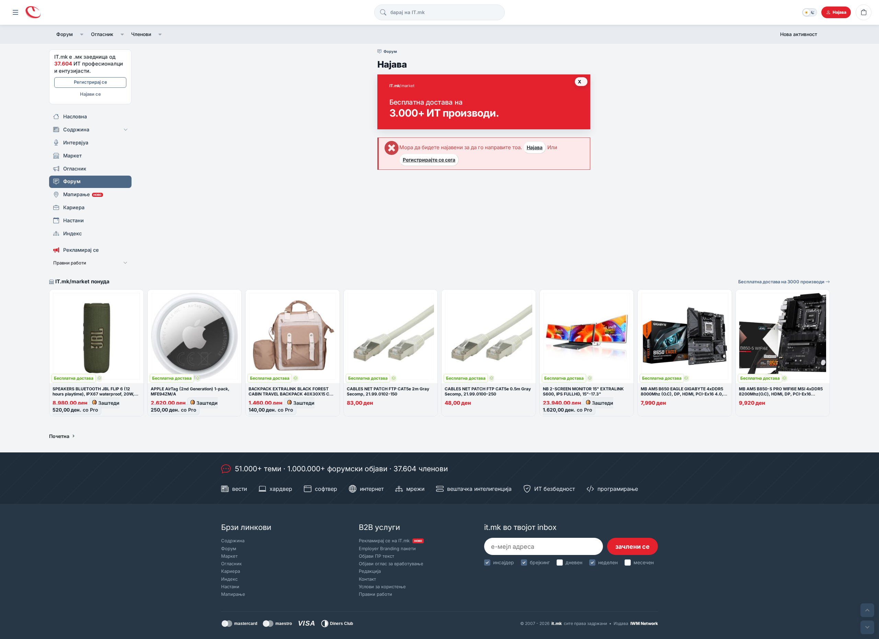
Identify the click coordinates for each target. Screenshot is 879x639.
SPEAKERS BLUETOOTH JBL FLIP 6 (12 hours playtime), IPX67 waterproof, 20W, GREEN (93, 394)
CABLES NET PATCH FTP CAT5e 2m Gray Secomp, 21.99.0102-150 (388, 391)
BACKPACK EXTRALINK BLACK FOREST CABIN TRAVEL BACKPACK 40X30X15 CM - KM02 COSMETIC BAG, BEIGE (292, 394)
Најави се (90, 94)
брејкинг (540, 562)
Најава (535, 147)
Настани (230, 586)
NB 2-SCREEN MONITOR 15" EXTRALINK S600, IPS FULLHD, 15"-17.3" (583, 391)
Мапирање (233, 594)
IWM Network (644, 623)
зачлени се (632, 546)
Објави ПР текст (376, 556)
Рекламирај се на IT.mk (390, 540)
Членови (141, 34)
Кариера (230, 571)
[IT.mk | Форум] (33, 12)
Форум (64, 34)
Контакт (367, 579)
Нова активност (798, 34)
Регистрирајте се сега (429, 160)
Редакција (370, 571)
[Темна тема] (809, 12)
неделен (608, 562)
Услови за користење (382, 586)
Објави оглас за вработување (391, 563)
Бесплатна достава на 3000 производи (781, 281)
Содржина (232, 540)
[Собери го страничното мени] (15, 12)
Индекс (229, 579)
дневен (574, 562)
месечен (643, 562)
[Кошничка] (863, 12)
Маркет (229, 556)
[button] (82, 34)
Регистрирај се (90, 82)
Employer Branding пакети (387, 548)
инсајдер (503, 562)
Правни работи (375, 594)
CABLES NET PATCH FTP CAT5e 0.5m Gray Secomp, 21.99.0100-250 (488, 391)
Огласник (102, 34)
